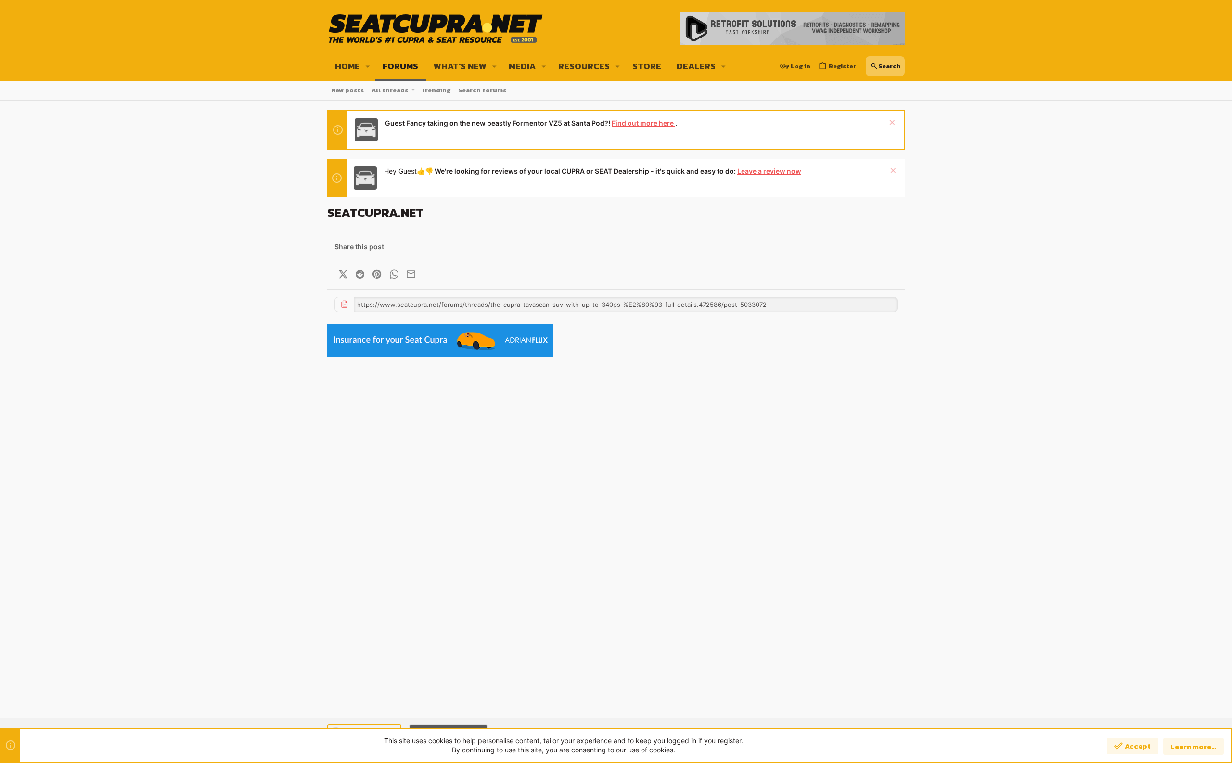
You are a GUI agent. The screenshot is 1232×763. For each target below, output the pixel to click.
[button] (368, 66)
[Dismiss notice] (891, 123)
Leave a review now (769, 171)
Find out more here (643, 123)
